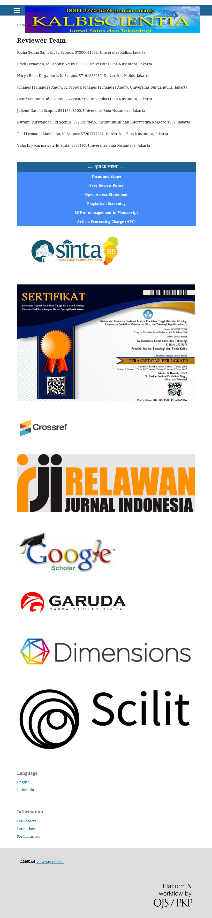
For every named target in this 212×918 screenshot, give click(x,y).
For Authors (26, 828)
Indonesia (25, 789)
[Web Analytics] (27, 861)
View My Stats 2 (50, 861)
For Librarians (28, 836)
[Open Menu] (17, 10)
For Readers (26, 821)
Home (22, 24)
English (23, 782)
